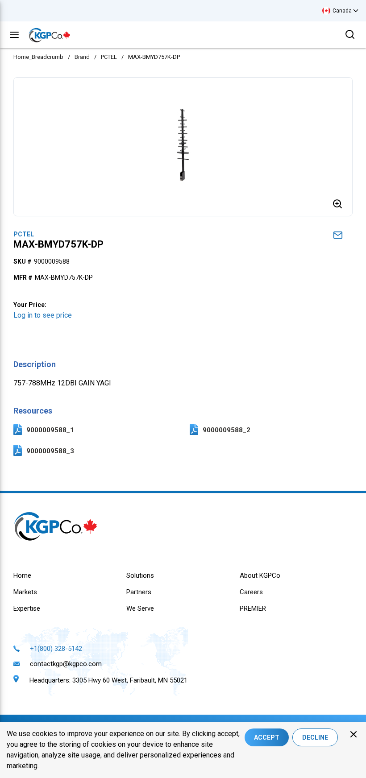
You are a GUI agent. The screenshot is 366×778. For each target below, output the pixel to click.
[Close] (353, 734)
